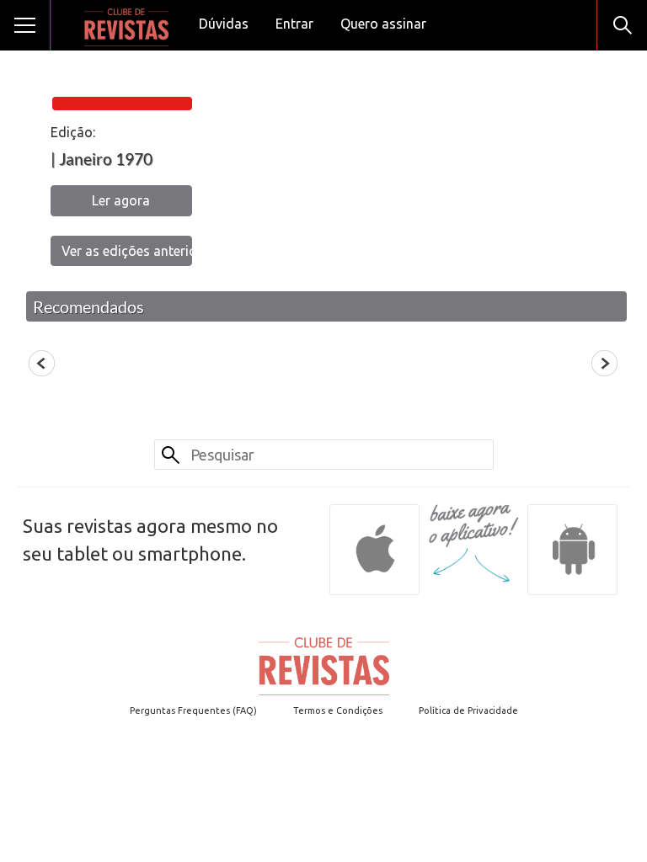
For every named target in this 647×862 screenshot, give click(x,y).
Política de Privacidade (468, 710)
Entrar (294, 23)
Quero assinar (383, 23)
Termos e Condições (337, 710)
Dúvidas (224, 23)
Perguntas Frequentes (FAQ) (193, 710)
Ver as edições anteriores (126, 250)
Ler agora (121, 200)
